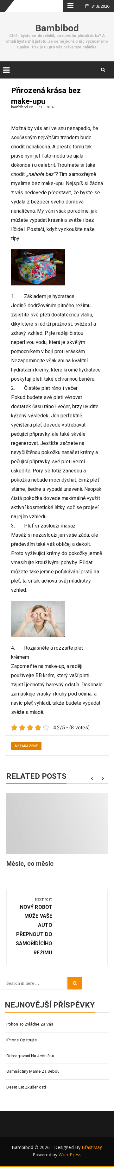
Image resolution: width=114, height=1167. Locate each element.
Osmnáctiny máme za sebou (33, 1071)
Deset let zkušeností (26, 1087)
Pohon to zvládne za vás (29, 1024)
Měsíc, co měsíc (30, 863)
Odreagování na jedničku (30, 1055)
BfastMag (92, 1147)
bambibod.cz (22, 106)
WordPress (70, 1154)
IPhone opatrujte (21, 1040)
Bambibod (57, 28)
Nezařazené (26, 746)
